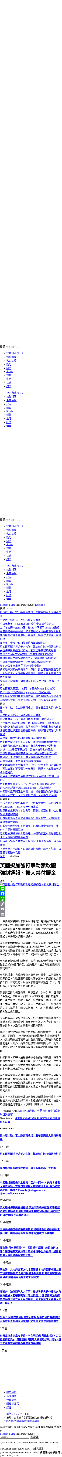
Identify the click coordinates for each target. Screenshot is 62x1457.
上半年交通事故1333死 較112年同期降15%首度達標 (29, 627)
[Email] (31, 909)
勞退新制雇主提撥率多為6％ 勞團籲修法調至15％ (28, 658)
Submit (34, 1437)
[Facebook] (31, 893)
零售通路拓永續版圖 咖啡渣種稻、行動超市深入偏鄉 (30, 631)
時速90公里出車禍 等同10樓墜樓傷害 (20, 665)
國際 (8, 368)
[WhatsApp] (31, 898)
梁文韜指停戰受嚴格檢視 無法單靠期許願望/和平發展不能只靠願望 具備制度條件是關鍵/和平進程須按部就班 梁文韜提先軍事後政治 (30, 1211)
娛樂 (8, 386)
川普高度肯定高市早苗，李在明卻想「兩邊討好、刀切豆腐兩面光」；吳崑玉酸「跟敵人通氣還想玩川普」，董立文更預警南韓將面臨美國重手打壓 (30, 1339)
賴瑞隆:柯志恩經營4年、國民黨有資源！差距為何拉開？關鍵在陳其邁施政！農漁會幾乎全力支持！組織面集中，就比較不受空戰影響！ (30, 1251)
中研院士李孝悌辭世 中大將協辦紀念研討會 (25, 662)
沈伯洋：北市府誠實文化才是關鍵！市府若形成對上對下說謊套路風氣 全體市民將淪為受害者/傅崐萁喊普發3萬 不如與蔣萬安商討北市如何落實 (30, 1273)
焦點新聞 (11, 357)
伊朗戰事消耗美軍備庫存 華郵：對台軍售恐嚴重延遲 (30, 669)
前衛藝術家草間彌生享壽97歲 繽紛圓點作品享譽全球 (30, 696)
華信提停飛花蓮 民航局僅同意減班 (20, 620)
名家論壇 (11, 360)
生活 (8, 378)
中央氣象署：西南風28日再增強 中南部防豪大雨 (27, 623)
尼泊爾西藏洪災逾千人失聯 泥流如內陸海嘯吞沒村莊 (30, 646)
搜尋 (2, 346)
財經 (8, 375)
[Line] (31, 888)
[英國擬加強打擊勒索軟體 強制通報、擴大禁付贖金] (29, 884)
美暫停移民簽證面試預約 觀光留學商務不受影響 (28, 650)
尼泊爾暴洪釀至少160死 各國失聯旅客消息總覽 (27, 688)
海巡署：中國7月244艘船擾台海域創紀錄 (23, 643)
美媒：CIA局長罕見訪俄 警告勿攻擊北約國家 (26, 654)
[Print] (31, 914)
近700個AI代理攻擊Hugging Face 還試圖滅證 (25, 692)
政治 (8, 364)
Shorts (9, 371)
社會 (8, 382)
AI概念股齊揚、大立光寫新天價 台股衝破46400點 (28, 700)
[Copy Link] (31, 904)
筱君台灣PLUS (14, 353)
